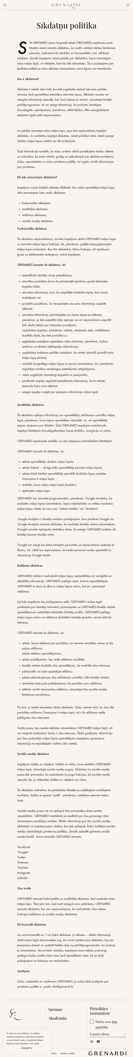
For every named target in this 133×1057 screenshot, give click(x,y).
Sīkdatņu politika (67, 1053)
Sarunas (55, 1009)
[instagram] (92, 1042)
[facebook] (98, 1042)
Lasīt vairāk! (34, 1043)
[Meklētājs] (5, 5)
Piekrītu (26, 1048)
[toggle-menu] (128, 5)
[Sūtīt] (124, 1034)
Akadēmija (57, 1018)
